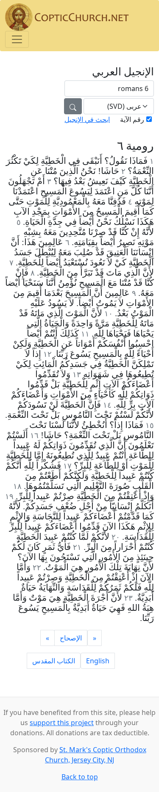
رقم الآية (132, 119)
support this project (62, 722)
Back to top (79, 776)
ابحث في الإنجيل (87, 119)
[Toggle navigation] (17, 39)
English (97, 660)
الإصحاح (71, 638)
